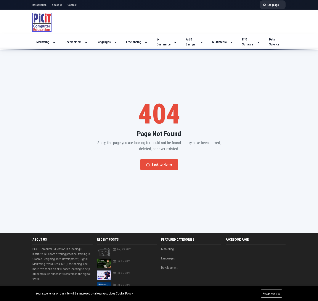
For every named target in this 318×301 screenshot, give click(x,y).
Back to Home (161, 165)
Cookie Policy (124, 293)
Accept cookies (271, 293)
